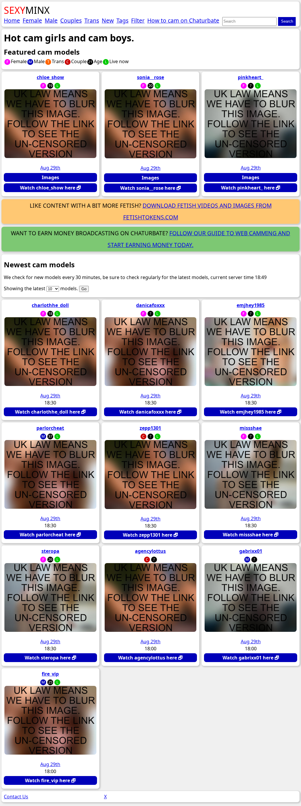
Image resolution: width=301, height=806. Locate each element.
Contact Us (16, 796)
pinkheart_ (250, 77)
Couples (71, 20)
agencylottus (150, 551)
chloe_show (50, 77)
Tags (122, 20)
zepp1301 (150, 428)
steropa (50, 551)
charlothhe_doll (50, 305)
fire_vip (50, 674)
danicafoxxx (150, 305)
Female (32, 20)
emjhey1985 (251, 305)
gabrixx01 (250, 551)
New (108, 20)
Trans (91, 20)
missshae (251, 428)
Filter (138, 20)
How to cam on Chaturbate (183, 20)
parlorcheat (50, 428)
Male (51, 20)
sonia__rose (150, 77)
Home (12, 20)
